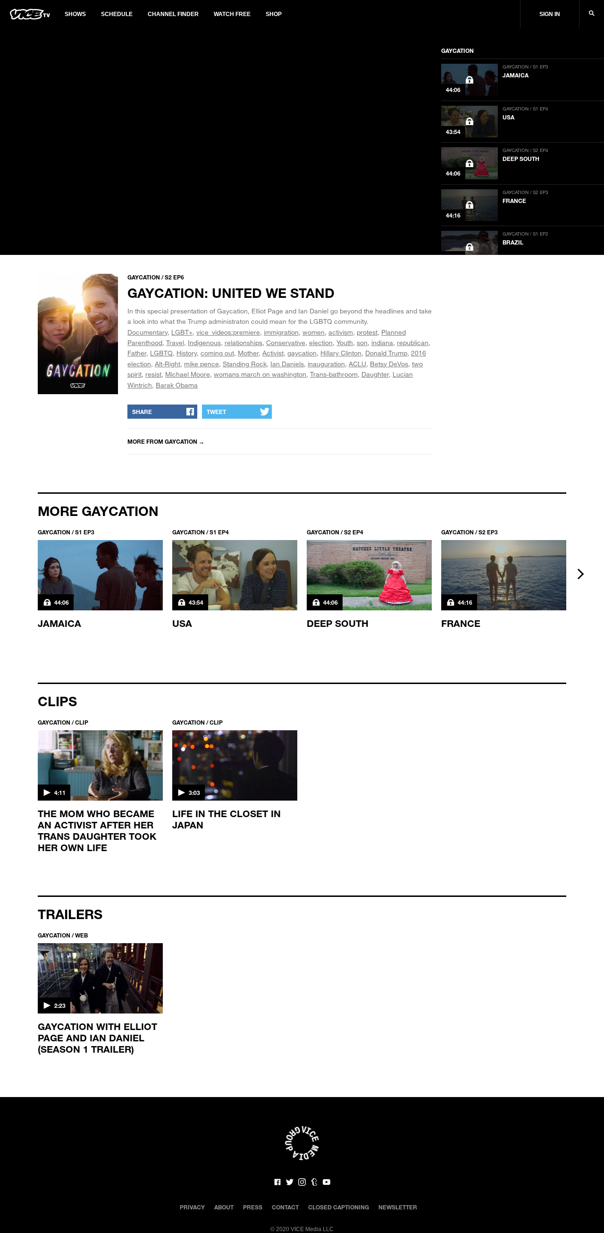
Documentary (147, 332)
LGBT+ (182, 332)
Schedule (117, 14)
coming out (217, 353)
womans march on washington (260, 374)
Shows (75, 14)
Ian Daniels (287, 364)
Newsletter (397, 1207)
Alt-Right (167, 364)
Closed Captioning (338, 1207)
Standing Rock (245, 364)
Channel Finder (173, 14)
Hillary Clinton (340, 353)
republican (412, 342)
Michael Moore (187, 374)
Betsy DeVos (389, 364)
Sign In (549, 14)
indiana (382, 342)
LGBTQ (161, 353)
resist (153, 374)
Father (136, 353)
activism (340, 332)
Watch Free (232, 14)
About (224, 1207)
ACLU (357, 364)
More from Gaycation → (165, 441)
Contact (285, 1207)
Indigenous (204, 342)
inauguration (326, 364)
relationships (243, 342)
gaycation (302, 353)
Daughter (375, 374)
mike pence (201, 364)
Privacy (192, 1207)
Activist (273, 353)
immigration (281, 332)
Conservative (285, 342)
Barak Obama (177, 385)
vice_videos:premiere (228, 332)
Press (252, 1207)
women (313, 332)
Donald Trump (386, 353)
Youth (344, 342)
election (321, 342)
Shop (274, 14)
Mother (248, 353)
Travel (175, 342)
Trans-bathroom (334, 374)
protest (367, 332)
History (186, 353)
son (362, 342)
